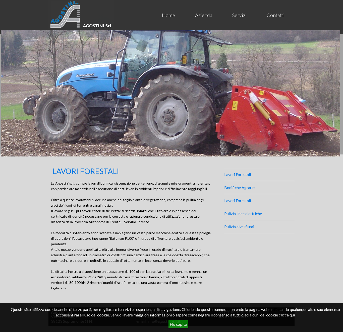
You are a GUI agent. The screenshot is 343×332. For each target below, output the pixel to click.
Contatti (275, 15)
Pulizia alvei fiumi (239, 226)
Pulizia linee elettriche (243, 213)
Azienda (203, 15)
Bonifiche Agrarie (239, 187)
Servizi (239, 15)
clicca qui (287, 314)
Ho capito (178, 324)
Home (168, 15)
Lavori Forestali (237, 174)
